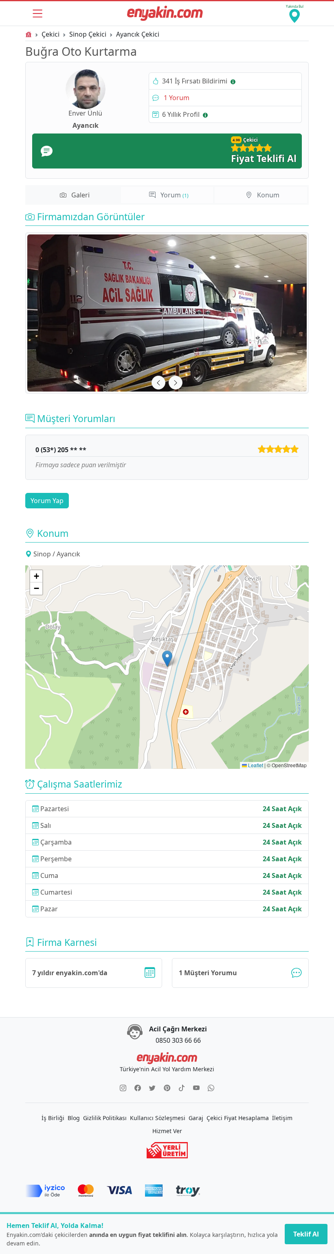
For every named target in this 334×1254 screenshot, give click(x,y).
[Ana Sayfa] (28, 34)
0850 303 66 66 (178, 1040)
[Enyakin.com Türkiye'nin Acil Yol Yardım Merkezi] (165, 13)
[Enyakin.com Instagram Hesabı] (123, 1088)
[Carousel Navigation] (167, 383)
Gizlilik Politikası (105, 1118)
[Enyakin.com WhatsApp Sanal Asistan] (211, 1088)
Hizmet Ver (167, 1131)
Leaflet (255, 765)
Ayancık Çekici (137, 34)
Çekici (50, 34)
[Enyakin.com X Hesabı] (152, 1088)
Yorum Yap (47, 500)
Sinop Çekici (87, 34)
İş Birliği (53, 1118)
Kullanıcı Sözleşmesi (157, 1118)
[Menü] (37, 13)
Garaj (196, 1118)
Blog (74, 1118)
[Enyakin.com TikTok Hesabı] (181, 1088)
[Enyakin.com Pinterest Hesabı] (167, 1088)
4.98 (236, 140)
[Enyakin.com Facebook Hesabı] (137, 1088)
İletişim (282, 1118)
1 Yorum (175, 97)
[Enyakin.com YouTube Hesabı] (196, 1088)
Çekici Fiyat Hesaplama (238, 1118)
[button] (167, 658)
